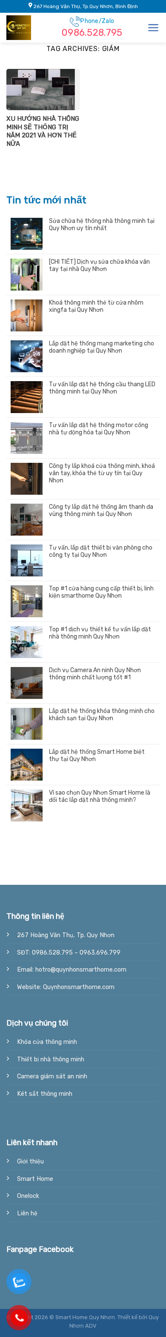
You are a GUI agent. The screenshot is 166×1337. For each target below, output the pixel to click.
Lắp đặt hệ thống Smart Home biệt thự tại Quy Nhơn (97, 756)
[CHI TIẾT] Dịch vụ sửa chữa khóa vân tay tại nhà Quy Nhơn (99, 266)
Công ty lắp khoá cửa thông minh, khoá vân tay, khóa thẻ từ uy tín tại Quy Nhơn (102, 473)
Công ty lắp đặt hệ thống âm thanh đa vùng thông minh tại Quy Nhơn (101, 511)
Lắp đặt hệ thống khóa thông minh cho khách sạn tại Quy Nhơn (102, 715)
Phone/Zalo (92, 27)
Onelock (28, 1196)
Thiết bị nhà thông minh (50, 1059)
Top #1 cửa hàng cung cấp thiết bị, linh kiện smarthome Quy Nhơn (101, 592)
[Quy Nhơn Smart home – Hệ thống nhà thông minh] (27, 28)
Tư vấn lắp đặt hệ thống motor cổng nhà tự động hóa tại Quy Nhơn (98, 429)
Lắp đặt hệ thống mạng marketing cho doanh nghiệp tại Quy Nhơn (101, 347)
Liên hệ (27, 1213)
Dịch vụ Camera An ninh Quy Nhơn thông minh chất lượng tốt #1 (95, 674)
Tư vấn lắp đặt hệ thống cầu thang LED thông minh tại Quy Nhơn (102, 388)
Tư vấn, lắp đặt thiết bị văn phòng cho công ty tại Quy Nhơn (100, 551)
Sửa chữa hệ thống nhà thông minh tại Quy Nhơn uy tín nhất (102, 225)
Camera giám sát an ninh (52, 1076)
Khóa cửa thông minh (47, 1042)
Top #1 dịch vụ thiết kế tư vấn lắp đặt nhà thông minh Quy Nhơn (100, 633)
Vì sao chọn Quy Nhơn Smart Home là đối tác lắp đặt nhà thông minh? (99, 797)
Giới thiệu (30, 1161)
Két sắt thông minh (44, 1094)
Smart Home (35, 1179)
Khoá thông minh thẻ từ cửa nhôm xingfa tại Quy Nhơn (96, 306)
